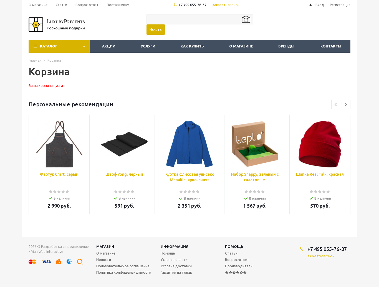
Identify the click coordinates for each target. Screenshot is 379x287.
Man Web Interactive (47, 251)
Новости (103, 259)
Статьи (231, 253)
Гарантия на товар (176, 272)
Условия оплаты (174, 259)
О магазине (241, 46)
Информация (174, 246)
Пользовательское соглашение (123, 266)
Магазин (105, 246)
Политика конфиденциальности (123, 272)
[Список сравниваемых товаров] (289, 28)
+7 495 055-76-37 (192, 5)
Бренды (286, 46)
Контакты (330, 46)
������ (236, 272)
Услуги (148, 46)
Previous (336, 104)
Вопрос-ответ (237, 259)
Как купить (192, 46)
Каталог (48, 46)
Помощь (234, 246)
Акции (108, 46)
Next (345, 104)
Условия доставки (176, 266)
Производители (238, 266)
